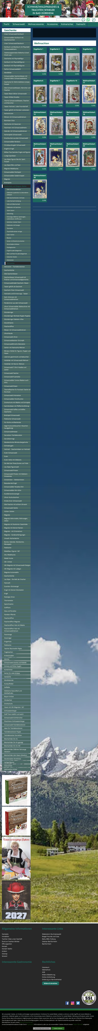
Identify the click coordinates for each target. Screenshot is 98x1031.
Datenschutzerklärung (26, 1022)
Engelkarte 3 (55, 49)
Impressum (30, 1024)
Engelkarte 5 (87, 49)
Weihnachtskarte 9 (73, 145)
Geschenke (10, 30)
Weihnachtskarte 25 (89, 145)
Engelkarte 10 (72, 81)
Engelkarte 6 (38, 81)
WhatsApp (88, 19)
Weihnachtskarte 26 (40, 177)
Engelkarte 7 (55, 81)
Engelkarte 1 (38, 49)
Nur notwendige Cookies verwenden (42, 1028)
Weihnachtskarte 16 (89, 113)
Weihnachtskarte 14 (73, 113)
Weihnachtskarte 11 (89, 82)
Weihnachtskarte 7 (40, 145)
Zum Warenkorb (93, 19)
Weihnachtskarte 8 (56, 145)
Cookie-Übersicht (78, 1024)
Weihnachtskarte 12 (40, 113)
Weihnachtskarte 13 (56, 113)
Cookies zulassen (58, 1028)
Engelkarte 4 (71, 49)
